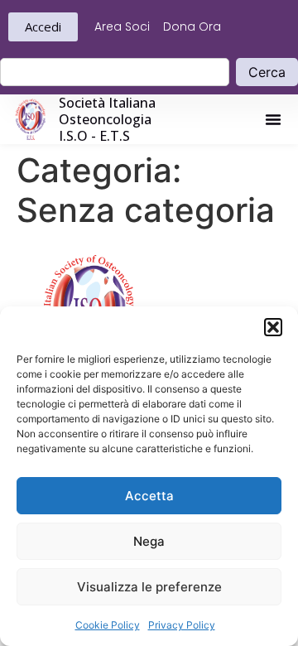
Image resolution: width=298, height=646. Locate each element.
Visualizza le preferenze (149, 587)
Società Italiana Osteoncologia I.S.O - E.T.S (107, 119)
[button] (273, 327)
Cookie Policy (107, 625)
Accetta (149, 496)
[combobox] (114, 72)
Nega (149, 541)
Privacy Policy (181, 625)
